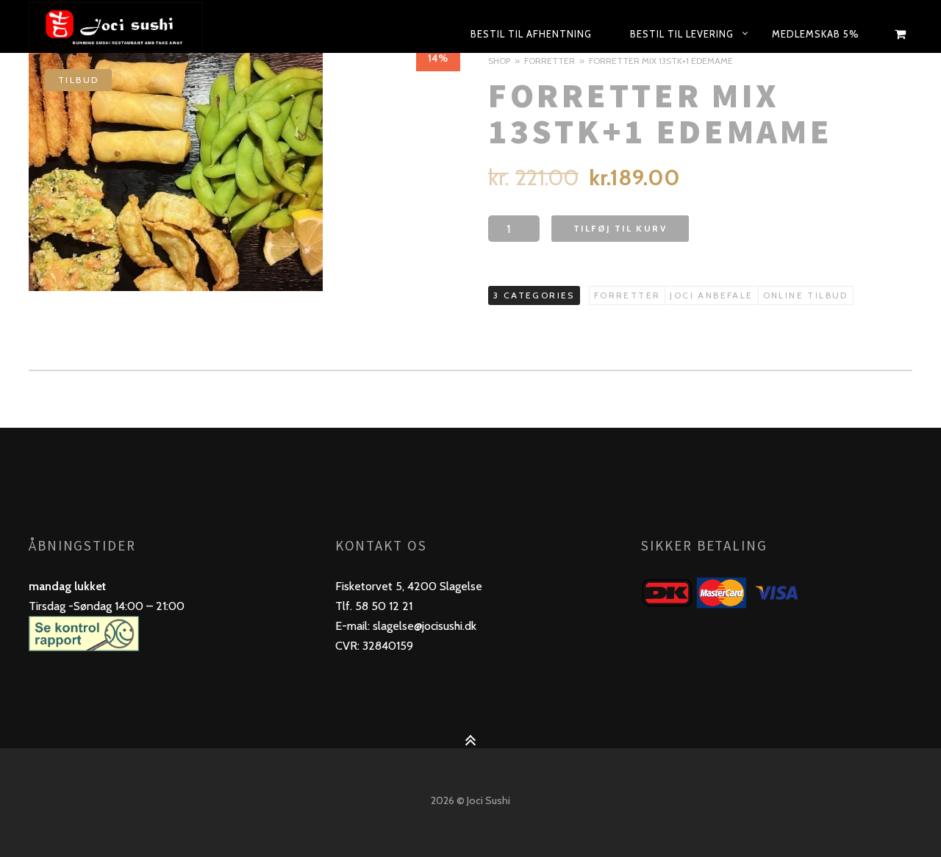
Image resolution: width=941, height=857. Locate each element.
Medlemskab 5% (815, 34)
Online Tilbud (805, 295)
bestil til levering (682, 34)
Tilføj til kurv (620, 228)
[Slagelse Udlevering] (150, 26)
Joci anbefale (711, 295)
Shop (499, 60)
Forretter (549, 60)
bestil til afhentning (531, 34)
